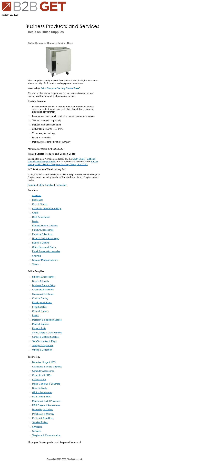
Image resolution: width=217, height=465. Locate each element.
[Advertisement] (11, 54)
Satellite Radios (40, 422)
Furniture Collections (42, 234)
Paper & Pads (39, 328)
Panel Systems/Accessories (46, 251)
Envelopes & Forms (42, 302)
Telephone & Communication (46, 435)
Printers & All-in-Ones (42, 418)
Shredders (37, 427)
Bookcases (37, 200)
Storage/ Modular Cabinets (45, 260)
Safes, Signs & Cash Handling (47, 332)
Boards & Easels (40, 281)
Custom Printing (40, 298)
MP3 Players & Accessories (46, 405)
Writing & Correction (42, 349)
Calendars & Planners (43, 289)
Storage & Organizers (42, 345)
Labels (35, 315)
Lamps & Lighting (40, 242)
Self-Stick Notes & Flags (44, 341)
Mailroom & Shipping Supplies (47, 320)
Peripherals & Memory (43, 414)
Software (36, 431)
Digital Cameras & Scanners (46, 384)
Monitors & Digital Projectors (46, 401)
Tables (35, 264)
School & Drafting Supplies (45, 337)
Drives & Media (39, 388)
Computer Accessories (43, 371)
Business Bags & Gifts (43, 285)
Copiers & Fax (39, 379)
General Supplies (40, 311)
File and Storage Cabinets (45, 225)
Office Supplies (46, 185)
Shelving (36, 256)
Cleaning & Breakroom (43, 294)
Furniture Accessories (43, 230)
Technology (61, 185)
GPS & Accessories (42, 392)
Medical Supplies (40, 324)
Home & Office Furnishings (45, 238)
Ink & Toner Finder (41, 396)
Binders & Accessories (43, 277)
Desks (35, 221)
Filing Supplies (39, 307)
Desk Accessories (41, 217)
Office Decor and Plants (44, 247)
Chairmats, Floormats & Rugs (46, 208)
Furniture (32, 185)
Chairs (35, 213)
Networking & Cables (42, 409)
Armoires (36, 195)
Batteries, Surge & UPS (44, 362)
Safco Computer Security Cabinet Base (60, 88)
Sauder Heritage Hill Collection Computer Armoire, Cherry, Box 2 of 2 (63, 163)
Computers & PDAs (42, 375)
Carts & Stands (39, 204)
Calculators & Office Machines (47, 366)
